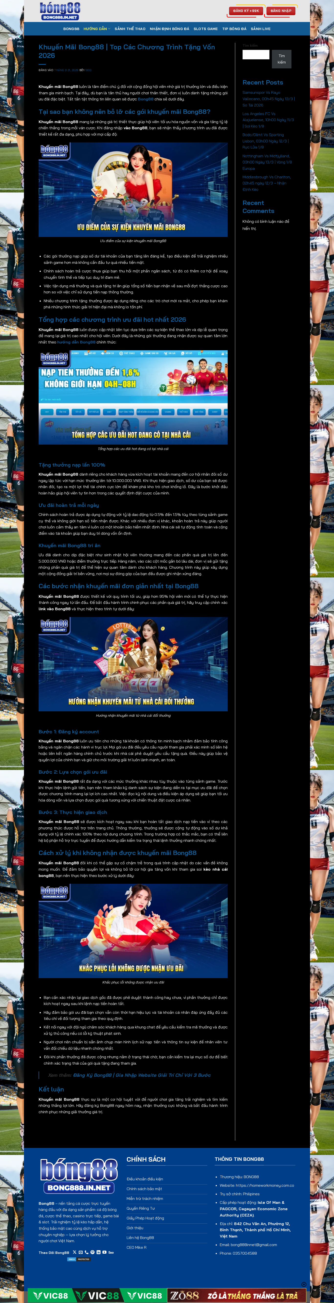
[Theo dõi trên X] (75, 1252)
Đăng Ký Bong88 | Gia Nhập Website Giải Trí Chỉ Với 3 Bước (142, 1075)
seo (88, 70)
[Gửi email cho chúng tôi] (81, 1252)
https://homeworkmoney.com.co (265, 1185)
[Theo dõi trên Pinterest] (92, 1252)
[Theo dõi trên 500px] (111, 1252)
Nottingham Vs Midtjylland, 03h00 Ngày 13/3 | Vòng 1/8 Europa (267, 162)
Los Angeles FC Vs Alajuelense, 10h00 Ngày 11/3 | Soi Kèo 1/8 (268, 119)
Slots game (206, 29)
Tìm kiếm (250, 45)
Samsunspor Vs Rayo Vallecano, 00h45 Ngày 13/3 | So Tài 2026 (269, 98)
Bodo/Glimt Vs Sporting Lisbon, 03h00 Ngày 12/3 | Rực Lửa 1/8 (266, 141)
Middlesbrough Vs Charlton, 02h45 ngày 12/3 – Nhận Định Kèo (267, 183)
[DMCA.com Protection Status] (79, 1258)
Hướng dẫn (95, 29)
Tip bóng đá (234, 29)
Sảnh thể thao (130, 29)
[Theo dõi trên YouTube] (104, 1252)
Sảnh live (261, 29)
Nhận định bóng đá (169, 29)
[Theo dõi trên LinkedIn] (98, 1252)
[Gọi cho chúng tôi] (87, 1252)
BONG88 (71, 29)
